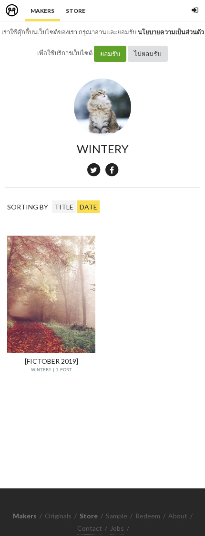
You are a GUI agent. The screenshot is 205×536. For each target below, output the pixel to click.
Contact (89, 528)
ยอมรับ (110, 54)
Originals (58, 516)
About (177, 516)
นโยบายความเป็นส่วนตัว (171, 32)
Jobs (117, 528)
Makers (42, 10)
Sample (116, 516)
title (63, 207)
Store (75, 10)
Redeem (147, 516)
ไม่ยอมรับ (148, 54)
